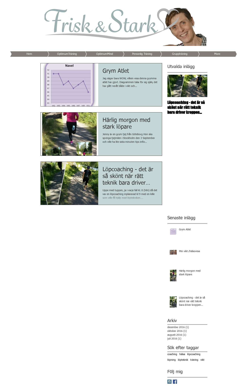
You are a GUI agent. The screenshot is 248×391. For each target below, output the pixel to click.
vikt (202, 360)
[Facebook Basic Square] (175, 382)
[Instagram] (169, 382)
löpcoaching (193, 354)
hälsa (182, 354)
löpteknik (183, 360)
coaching (172, 354)
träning (194, 360)
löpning (171, 360)
